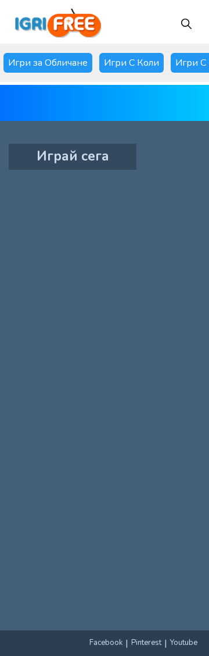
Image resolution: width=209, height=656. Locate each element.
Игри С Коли (131, 62)
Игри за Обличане (48, 62)
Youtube (183, 642)
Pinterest (146, 642)
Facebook (105, 642)
